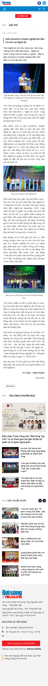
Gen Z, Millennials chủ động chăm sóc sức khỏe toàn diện (32, 541)
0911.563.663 (11, 627)
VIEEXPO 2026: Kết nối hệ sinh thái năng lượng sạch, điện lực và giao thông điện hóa (33, 527)
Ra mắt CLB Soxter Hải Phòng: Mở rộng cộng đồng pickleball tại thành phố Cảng (33, 452)
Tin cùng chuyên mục (22, 395)
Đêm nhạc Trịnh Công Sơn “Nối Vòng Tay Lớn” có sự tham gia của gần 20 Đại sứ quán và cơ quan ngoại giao (23, 439)
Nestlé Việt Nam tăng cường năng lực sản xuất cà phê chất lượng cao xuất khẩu (32, 570)
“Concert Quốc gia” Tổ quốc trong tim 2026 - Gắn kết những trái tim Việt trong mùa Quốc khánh (33, 513)
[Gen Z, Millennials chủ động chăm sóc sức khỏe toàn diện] (10, 542)
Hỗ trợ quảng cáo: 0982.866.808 (21, 643)
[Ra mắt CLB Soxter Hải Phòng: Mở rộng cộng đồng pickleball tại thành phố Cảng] (10, 452)
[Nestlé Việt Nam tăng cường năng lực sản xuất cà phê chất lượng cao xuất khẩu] (10, 570)
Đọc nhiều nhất (17, 500)
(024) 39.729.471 (26, 627)
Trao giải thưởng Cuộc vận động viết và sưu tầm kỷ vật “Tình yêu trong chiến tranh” (33, 467)
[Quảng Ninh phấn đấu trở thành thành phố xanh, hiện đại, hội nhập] (10, 556)
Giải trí (13, 25)
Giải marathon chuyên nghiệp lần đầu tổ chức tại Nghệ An (24, 40)
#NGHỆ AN (10, 386)
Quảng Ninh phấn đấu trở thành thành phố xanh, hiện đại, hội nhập (32, 555)
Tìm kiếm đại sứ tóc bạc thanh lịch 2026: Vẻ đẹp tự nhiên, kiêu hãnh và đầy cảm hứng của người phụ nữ (32, 483)
